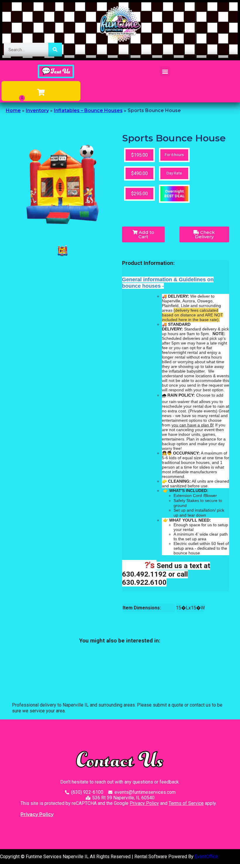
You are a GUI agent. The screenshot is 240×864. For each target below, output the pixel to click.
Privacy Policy (144, 803)
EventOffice (206, 856)
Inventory (37, 110)
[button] (165, 71)
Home (13, 110)
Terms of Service (186, 803)
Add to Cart (146, 234)
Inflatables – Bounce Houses (88, 110)
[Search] (55, 49)
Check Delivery (205, 234)
